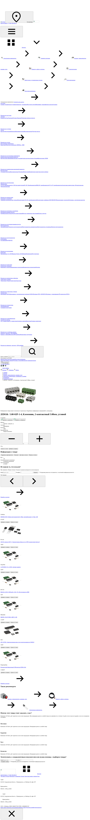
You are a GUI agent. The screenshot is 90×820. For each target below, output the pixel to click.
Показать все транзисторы (7, 305)
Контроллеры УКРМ (43, 158)
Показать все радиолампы (7, 251)
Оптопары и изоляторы (6, 198)
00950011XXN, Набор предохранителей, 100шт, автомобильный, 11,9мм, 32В (19, 516)
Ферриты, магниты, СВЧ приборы (9, 333)
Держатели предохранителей (15, 227)
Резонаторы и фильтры (6, 266)
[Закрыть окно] (12, 813)
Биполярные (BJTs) (5, 294)
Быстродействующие (6, 131)
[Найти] (32, 351)
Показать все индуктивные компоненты (10, 155)
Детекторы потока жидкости (28, 118)
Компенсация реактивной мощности (9, 157)
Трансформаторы (5, 306)
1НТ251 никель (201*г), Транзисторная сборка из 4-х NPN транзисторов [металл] (20, 542)
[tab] (19, 58)
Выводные (3, 145)
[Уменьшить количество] (12, 438)
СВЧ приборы (16, 334)
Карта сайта (3, 807)
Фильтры (38, 267)
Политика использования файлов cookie (16, 807)
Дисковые (20, 171)
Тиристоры (18, 280)
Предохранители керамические (29, 227)
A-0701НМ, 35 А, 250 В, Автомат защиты (11, 567)
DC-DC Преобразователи (30, 185)
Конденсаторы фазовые (6, 158)
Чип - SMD (21, 145)
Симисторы (13, 280)
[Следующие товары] (34, 481)
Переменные (29, 253)
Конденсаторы (4, 170)
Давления (10, 118)
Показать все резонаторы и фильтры (9, 278)
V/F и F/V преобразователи (55, 185)
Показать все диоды (5, 142)
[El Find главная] (3, 22)
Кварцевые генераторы (6, 267)
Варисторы (28, 321)
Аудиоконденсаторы (5, 171)
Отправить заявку (5, 761)
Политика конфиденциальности (33, 807)
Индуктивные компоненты (7, 143)
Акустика (3, 103)
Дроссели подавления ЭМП (12, 145)
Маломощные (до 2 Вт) (6, 253)
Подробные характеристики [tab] (7, 455)
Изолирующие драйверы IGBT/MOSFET (46, 200)
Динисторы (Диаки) (5, 280)
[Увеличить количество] (39, 438)
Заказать (36, 472)
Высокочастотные (7, 213)
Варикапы (13, 131)
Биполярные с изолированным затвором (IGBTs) (21, 294)
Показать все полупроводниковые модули (11, 224)
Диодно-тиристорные (17, 213)
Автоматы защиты (21, 321)
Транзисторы (4, 293)
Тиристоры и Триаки (6, 279)
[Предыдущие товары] (12, 481)
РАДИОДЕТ (10, 240)
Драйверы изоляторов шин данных (9, 200)
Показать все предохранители (8, 237)
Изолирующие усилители (62, 200)
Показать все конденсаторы (7, 182)
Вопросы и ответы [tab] (33, 455)
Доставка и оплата (17, 360)
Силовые (3, 307)
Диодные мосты (36, 131)
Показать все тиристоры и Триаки (9, 291)
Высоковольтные (28, 131)
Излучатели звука (31, 104)
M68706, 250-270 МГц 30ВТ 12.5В (9, 617)
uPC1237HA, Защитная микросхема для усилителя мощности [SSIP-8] (17, 642)
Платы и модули (42, 213)
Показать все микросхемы (7, 197)
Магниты (11, 334)
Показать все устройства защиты (8, 332)
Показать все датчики (6, 129)
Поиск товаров (4, 356)
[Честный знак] (36, 22)
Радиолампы (4, 239)
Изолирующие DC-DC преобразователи (27, 200)
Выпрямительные (20, 131)
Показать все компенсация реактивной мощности (12, 169)
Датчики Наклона (17, 118)
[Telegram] (5, 25)
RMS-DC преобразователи (42, 185)
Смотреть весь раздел (19, 102)
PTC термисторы (13, 321)
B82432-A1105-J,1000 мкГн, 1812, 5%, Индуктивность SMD (15, 592)
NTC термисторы (5, 321)
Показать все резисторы (6, 264)
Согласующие (8, 307)
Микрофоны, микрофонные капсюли (44, 104)
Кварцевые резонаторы (17, 267)
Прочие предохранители (57, 227)
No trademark (4, 240)
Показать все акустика (6, 115)
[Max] (1, 25)
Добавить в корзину (13, 448)
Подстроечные (35, 253)
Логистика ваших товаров (7, 360)
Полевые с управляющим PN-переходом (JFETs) (57, 294)
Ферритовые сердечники (26, 334)
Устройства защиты (5, 319)
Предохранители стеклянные (44, 227)
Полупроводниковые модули (7, 212)
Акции (34, 360)
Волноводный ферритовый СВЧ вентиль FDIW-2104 (13, 667)
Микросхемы (4, 184)
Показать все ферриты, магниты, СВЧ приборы (12, 345)
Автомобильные (4, 227)
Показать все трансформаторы (8, 318)
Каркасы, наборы (5, 334)
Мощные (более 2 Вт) (17, 253)
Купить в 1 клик (4, 448)
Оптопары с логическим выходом (77, 200)
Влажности (3, 118)
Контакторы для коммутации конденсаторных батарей (25, 158)
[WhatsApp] (3, 25)
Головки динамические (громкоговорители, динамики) (14, 104)
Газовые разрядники (36, 321)
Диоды (2, 130)
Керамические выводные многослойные (38, 171)
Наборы (24, 253)
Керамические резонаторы (29, 267)
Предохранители (5, 225)
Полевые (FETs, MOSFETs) (39, 294)
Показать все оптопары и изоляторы (9, 211)
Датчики (3, 116)
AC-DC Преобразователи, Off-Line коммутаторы (12, 185)
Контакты (24, 360)
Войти (7, 368)
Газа (7, 118)
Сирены (55, 104)
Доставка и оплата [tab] (24, 455)
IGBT (2, 213)
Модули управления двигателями (30, 213)
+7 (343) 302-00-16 (12, 23)
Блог (38, 776)
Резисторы (3, 252)
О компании (30, 360)
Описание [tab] (16, 455)
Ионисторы (26, 171)
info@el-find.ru (4, 23)
